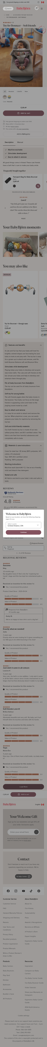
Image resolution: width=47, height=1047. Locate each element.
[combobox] (23, 525)
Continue (23, 532)
